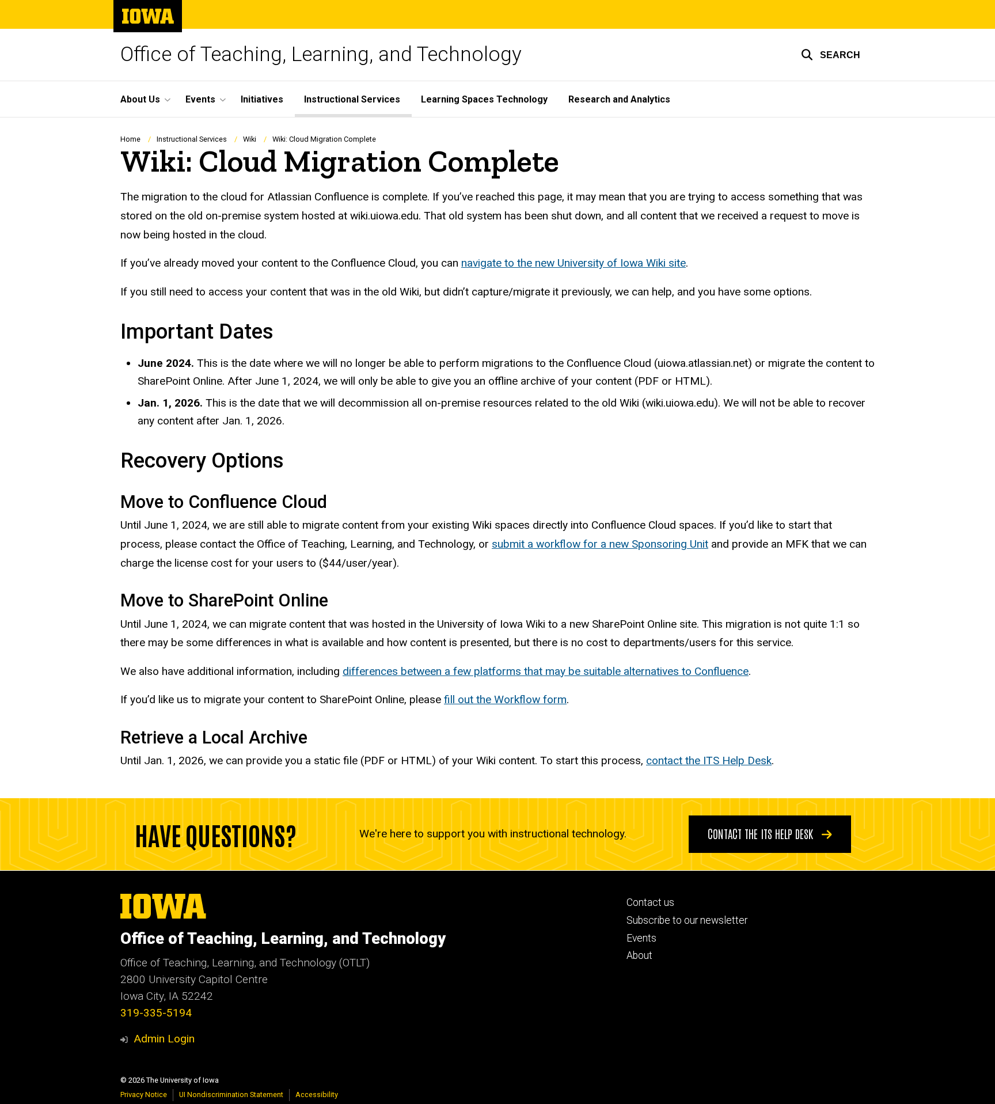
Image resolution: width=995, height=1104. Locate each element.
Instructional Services (352, 99)
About (639, 955)
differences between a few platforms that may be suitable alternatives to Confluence (546, 671)
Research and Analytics (619, 99)
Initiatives (262, 99)
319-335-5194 (156, 1012)
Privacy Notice (143, 1094)
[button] (831, 55)
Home (130, 139)
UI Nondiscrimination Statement (231, 1094)
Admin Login (164, 1038)
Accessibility (316, 1094)
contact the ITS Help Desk (709, 760)
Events (641, 938)
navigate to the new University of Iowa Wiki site (573, 263)
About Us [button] (140, 99)
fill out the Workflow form (505, 699)
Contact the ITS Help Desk (762, 833)
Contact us (650, 902)
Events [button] (200, 99)
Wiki (249, 139)
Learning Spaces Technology (484, 99)
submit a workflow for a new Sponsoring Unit (600, 544)
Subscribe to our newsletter (686, 920)
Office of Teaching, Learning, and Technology (321, 54)
